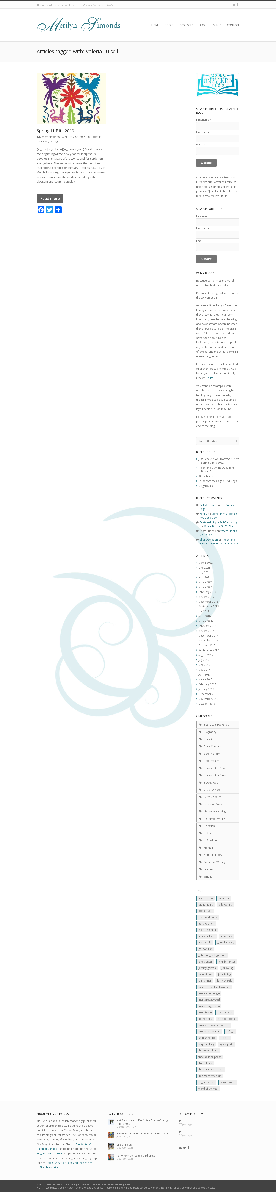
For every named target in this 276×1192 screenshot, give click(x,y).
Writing (53, 141)
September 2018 (208, 606)
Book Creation (212, 746)
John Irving (224, 974)
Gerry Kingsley (225, 942)
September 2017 (208, 650)
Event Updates (212, 797)
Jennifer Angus (227, 961)
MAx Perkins (225, 1012)
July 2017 (203, 660)
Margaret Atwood (209, 999)
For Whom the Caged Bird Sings (217, 481)
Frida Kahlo (205, 942)
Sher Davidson (209, 539)
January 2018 (206, 630)
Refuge (230, 1031)
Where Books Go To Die (218, 526)
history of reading (215, 811)
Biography (210, 732)
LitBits (209, 378)
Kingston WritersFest (49, 1153)
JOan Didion (205, 974)
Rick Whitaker (208, 505)
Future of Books (213, 804)
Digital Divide (212, 789)
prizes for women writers (213, 1025)
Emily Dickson (206, 936)
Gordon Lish (205, 949)
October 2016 (206, 703)
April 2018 (204, 616)
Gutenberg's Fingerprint (212, 955)
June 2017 (204, 664)
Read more (50, 198)
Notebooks (205, 1018)
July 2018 (203, 611)
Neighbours (205, 486)
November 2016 (208, 699)
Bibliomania (205, 904)
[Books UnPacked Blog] (79, 25)
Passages (187, 25)
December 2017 (208, 635)
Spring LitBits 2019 (55, 131)
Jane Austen (205, 961)
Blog (202, 25)
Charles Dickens (208, 917)
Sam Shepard (206, 1037)
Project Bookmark (209, 1031)
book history (212, 753)
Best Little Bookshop (216, 724)
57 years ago (185, 1124)
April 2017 (204, 674)
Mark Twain (205, 1012)
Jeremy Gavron (207, 968)
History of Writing (214, 818)
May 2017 (204, 669)
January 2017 (206, 689)
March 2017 (205, 679)
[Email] (180, 1148)
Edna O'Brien (206, 923)
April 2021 (204, 577)
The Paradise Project (211, 1069)
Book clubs (205, 910)
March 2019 (205, 587)
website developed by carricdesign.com (111, 1184)
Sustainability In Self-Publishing (218, 522)
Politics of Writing (214, 862)
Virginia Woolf (206, 1082)
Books (169, 25)
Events (217, 25)
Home (155, 25)
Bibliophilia (226, 904)
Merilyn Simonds (49, 136)
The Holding (205, 1063)
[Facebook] (237, 4)
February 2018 (207, 625)
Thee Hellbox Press (209, 1057)
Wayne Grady (228, 1082)
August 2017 (205, 655)
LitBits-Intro (211, 840)
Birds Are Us (206, 476)
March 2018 (205, 621)
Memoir (208, 847)
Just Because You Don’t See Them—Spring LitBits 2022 (218, 461)
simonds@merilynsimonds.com (58, 4)
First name (203, 119)
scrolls (225, 1037)
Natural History (213, 854)
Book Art (209, 739)
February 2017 (207, 684)
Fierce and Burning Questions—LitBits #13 (219, 541)
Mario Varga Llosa (209, 1006)
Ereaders (226, 936)
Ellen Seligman (207, 929)
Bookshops (211, 782)
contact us (145, 1187)
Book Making (211, 760)
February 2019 (207, 592)
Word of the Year (208, 1088)
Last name (202, 132)
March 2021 (205, 582)
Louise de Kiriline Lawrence (214, 987)
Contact (233, 25)
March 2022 (205, 562)
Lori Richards (224, 980)
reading (208, 869)
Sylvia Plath (227, 1044)
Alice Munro (205, 898)
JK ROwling (227, 968)
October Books (227, 1018)
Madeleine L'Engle (209, 993)
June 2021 (204, 567)
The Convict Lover (208, 1050)
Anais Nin (224, 898)
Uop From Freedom (209, 1076)
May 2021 (204, 572)
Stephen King (206, 1044)
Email (200, 144)
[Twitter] (233, 4)
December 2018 (208, 601)
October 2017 (206, 645)
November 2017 (208, 640)
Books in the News (215, 768)
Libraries (209, 826)
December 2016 (208, 694)
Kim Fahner (204, 980)
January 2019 (206, 596)
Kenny (203, 513)
